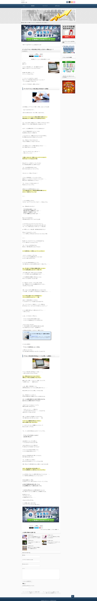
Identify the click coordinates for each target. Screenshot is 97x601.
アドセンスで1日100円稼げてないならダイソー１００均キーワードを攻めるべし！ (34, 537)
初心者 (49, 529)
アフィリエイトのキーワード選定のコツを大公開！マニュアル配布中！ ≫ (51, 592)
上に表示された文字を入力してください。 (28, 585)
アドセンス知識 (54, 529)
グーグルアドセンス (45, 529)
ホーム (24, 5)
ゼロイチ (24, 2)
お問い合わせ (57, 5)
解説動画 (32, 5)
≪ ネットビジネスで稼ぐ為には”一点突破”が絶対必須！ (31, 592)
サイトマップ (45, 5)
